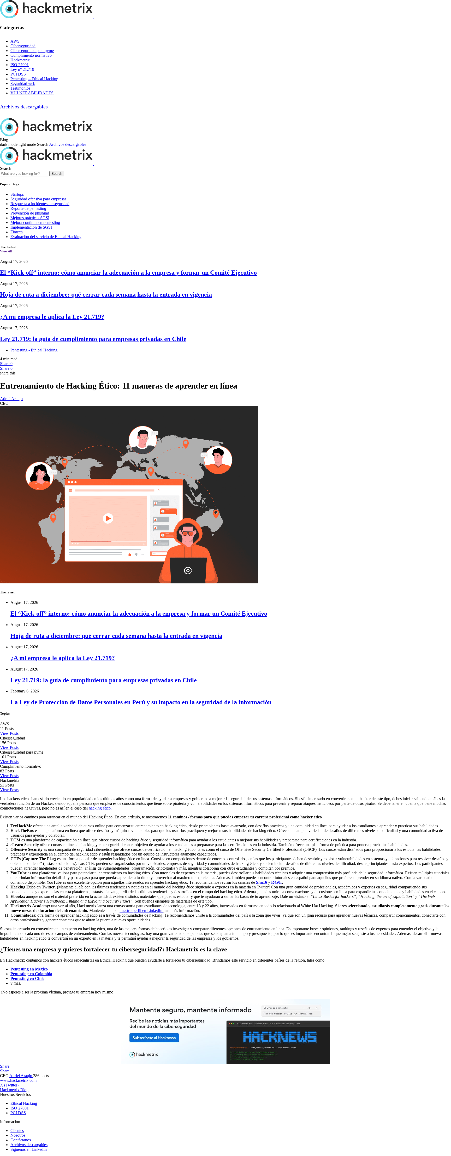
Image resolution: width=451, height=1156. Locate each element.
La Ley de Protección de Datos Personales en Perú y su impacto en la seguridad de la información (140, 702)
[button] (18, 144)
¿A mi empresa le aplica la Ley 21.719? (52, 316)
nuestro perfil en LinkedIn (141, 910)
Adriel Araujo (11, 398)
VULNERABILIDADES (32, 93)
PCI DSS (18, 74)
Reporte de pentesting (28, 208)
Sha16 (261, 882)
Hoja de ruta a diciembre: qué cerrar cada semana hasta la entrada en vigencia (106, 294)
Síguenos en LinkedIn (28, 1149)
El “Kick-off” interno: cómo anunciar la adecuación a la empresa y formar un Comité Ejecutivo (128, 272)
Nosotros (17, 1135)
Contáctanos (20, 1140)
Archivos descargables (24, 106)
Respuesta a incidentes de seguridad (39, 203)
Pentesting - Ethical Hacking (33, 350)
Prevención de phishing (29, 213)
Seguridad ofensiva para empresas (38, 199)
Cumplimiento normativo (31, 55)
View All (6, 251)
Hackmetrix (20, 60)
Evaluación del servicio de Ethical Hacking (45, 236)
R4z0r (276, 882)
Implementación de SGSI (31, 227)
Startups (17, 194)
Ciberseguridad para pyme (32, 50)
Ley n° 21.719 (22, 69)
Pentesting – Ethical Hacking (34, 79)
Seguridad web (22, 83)
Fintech (16, 232)
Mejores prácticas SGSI (29, 218)
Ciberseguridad (22, 46)
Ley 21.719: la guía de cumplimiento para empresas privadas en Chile (93, 339)
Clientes (17, 1130)
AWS (15, 41)
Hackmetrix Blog (14, 1090)
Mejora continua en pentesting (35, 222)
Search (56, 174)
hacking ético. (100, 808)
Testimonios (20, 88)
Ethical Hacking (23, 1103)
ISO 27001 (19, 64)
